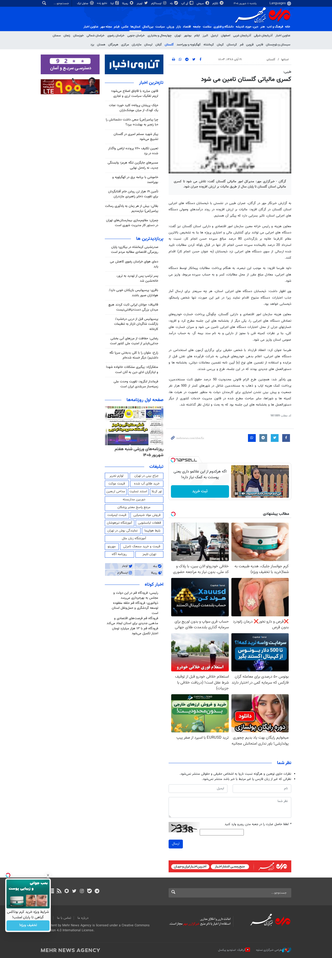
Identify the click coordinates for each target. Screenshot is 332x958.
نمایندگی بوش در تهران (122, 530)
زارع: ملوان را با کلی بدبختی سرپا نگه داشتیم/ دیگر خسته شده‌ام (133, 355)
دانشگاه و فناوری (223, 26)
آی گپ (185, 3)
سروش (201, 3)
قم (241, 44)
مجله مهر (106, 26)
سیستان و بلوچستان (278, 44)
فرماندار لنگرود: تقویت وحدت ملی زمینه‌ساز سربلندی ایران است (136, 384)
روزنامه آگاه (119, 554)
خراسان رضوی (116, 35)
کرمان (220, 44)
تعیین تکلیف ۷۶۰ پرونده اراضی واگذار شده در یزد (133, 151)
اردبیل (214, 35)
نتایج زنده (102, 3)
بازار (178, 26)
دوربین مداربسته (134, 499)
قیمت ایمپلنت (116, 515)
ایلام (197, 35)
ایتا (112, 3)
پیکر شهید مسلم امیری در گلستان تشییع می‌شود (136, 137)
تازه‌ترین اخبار (151, 82)
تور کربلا (156, 491)
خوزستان (78, 35)
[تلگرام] (97, 891)
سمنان (57, 35)
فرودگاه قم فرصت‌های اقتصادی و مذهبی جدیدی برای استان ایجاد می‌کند (132, 621)
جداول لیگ (83, 3)
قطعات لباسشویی (149, 522)
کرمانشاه (209, 44)
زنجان (67, 35)
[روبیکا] (67, 891)
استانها (285, 59)
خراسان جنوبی (136, 35)
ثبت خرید (200, 491)
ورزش (170, 26)
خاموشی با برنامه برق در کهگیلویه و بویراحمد (135, 180)
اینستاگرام (156, 3)
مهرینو (112, 546)
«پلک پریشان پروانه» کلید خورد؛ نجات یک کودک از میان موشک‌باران (133, 108)
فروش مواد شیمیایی (147, 515)
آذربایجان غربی (242, 35)
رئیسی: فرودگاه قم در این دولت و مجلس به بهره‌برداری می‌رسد (135, 595)
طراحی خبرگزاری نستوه (269, 950)
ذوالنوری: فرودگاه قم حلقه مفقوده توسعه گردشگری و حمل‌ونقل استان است (135, 608)
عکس (124, 26)
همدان (101, 44)
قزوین (249, 44)
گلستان (169, 44)
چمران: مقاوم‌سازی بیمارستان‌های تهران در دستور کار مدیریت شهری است (132, 223)
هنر (262, 26)
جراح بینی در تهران (146, 475)
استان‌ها (135, 26)
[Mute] (243, 493)
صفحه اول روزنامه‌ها (145, 400)
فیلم (116, 26)
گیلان (158, 44)
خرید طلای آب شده (147, 483)
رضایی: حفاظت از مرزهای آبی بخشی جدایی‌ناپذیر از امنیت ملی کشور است (134, 341)
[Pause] (236, 493)
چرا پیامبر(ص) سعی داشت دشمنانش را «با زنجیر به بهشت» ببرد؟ (132, 122)
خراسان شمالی (96, 35)
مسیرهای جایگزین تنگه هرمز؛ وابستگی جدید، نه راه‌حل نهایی (133, 165)
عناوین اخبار (282, 35)
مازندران (136, 44)
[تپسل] (173, 460)
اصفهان (225, 35)
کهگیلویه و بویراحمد (189, 44)
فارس (259, 44)
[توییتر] (74, 891)
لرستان (148, 44)
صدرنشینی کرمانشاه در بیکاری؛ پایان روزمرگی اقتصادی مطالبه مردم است (134, 250)
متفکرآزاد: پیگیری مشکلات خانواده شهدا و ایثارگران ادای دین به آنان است (132, 370)
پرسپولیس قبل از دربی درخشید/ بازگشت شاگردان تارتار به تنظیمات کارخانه (136, 324)
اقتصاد (187, 26)
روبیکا (125, 3)
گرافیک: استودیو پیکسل (231, 950)
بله (172, 3)
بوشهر (187, 35)
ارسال (175, 843)
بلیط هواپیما (152, 530)
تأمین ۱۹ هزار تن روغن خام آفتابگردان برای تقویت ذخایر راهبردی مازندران (133, 194)
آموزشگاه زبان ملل (134, 538)
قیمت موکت (116, 483)
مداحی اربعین (115, 491)
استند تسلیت (138, 491)
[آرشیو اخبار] (51, 891)
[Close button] (48, 875)
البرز (205, 35)
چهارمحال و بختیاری (160, 35)
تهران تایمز (149, 554)
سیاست (160, 26)
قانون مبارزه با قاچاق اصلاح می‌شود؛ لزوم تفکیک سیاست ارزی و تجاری (134, 94)
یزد (92, 44)
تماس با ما (64, 918)
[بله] (89, 891)
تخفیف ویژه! (28, 925)
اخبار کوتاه (154, 584)
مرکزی (125, 44)
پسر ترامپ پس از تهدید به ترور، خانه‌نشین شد (137, 278)
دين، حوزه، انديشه (247, 26)
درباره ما (83, 918)
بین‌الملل (147, 26)
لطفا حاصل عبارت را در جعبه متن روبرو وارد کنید (258, 824)
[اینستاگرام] (82, 891)
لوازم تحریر (116, 475)
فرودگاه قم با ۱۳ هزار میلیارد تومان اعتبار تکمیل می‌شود (135, 631)
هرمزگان (113, 44)
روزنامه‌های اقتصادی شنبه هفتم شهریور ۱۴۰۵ (138, 452)
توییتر (140, 3)
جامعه (197, 26)
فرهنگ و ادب (275, 26)
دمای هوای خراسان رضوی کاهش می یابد (134, 264)
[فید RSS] (59, 891)
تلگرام (215, 3)
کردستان (232, 44)
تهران (178, 35)
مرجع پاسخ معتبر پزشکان (133, 507)
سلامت (207, 26)
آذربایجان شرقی (263, 35)
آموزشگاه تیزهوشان (119, 522)
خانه (287, 26)
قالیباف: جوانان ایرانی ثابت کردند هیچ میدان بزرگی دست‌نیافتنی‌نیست (133, 307)
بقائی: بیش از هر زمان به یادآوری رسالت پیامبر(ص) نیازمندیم (131, 209)
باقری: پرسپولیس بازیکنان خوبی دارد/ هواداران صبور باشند (133, 293)
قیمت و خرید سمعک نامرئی (141, 546)
